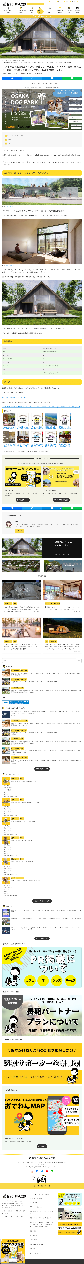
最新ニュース (32, 73)
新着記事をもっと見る (42, 769)
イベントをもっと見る (42, 938)
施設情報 (9, 139)
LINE (80, 2)
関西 (40, 73)
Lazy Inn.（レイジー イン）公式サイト (14, 397)
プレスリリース (10, 206)
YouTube (74, 2)
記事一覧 (19, 531)
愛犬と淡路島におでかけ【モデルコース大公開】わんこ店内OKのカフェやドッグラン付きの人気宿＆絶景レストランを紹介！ (41, 407)
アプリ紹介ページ (22, 500)
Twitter (67, 2)
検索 (79, 660)
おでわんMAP (42, 1146)
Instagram (53, 2)
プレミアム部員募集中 (61, 500)
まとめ (8, 143)
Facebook (60, 2)
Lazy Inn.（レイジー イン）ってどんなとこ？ (17, 135)
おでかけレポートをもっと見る (41, 901)
